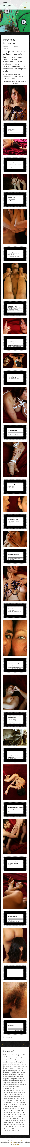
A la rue (26, 1045)
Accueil (7, 1037)
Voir (11, 1037)
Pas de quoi (5, 1045)
